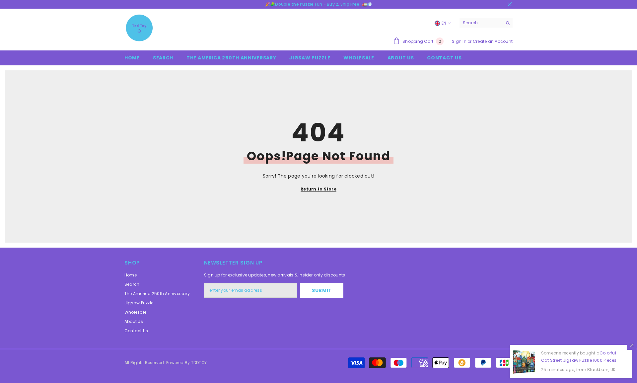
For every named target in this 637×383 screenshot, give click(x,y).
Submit (322, 290)
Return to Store (318, 189)
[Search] (486, 23)
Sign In (459, 41)
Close (510, 4)
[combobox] (481, 23)
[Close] (631, 345)
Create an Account (493, 41)
